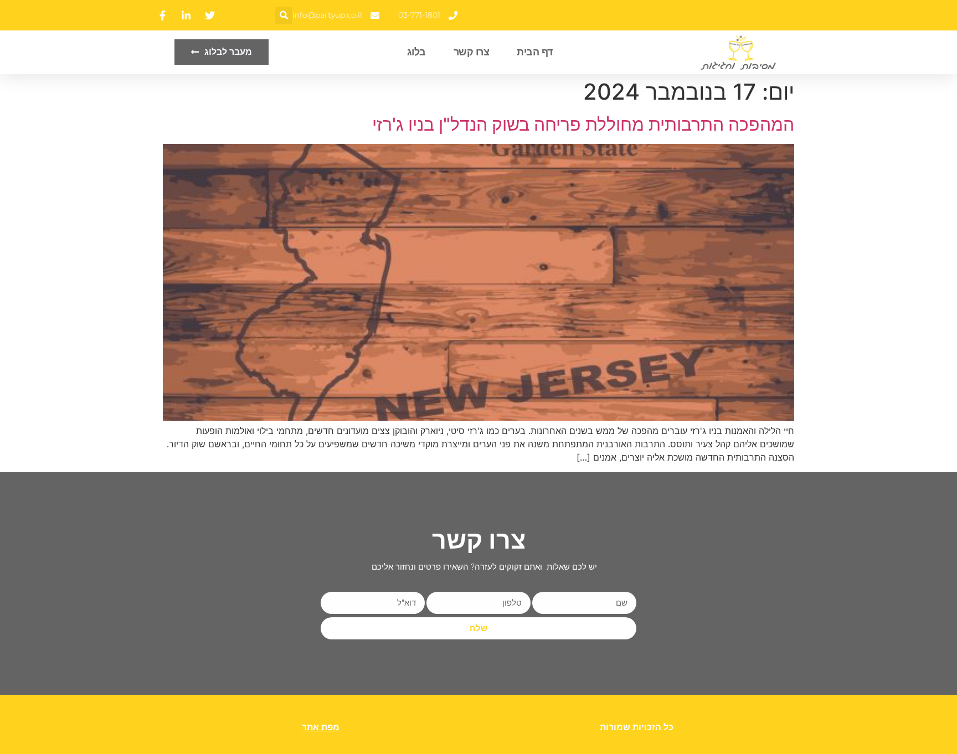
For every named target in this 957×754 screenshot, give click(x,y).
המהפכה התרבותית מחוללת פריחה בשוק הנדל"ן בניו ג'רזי (583, 124)
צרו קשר (472, 52)
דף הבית (535, 52)
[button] (283, 15)
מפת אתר (320, 727)
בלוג (416, 52)
